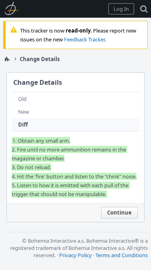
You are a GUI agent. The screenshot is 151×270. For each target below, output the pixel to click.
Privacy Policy (75, 255)
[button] (121, 8)
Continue (119, 212)
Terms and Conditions (121, 255)
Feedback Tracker (84, 39)
